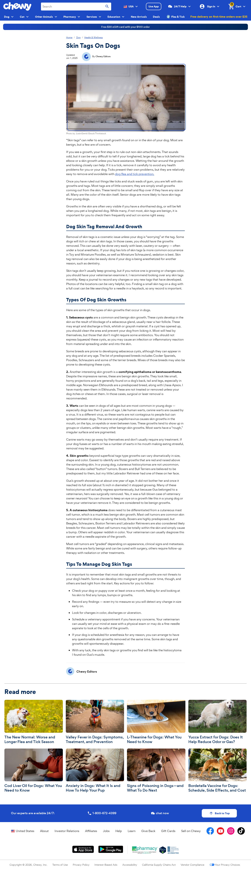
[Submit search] (107, 6)
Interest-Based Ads (105, 864)
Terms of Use (60, 864)
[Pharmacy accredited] (173, 850)
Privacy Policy (81, 864)
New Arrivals (139, 17)
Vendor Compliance (192, 864)
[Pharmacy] (145, 850)
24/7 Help (180, 6)
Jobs (106, 831)
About (44, 831)
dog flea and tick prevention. (134, 174)
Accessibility (129, 864)
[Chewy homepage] (17, 6)
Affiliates (91, 831)
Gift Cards (168, 831)
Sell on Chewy (191, 831)
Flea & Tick (178, 17)
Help (118, 831)
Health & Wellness (93, 37)
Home (69, 37)
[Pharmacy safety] (162, 850)
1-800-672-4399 (104, 813)
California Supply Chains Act (159, 864)
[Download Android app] (110, 849)
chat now (162, 813)
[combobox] (76, 6)
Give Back (148, 831)
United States (25, 831)
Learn (131, 831)
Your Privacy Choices (227, 864)
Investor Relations (67, 831)
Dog (78, 37)
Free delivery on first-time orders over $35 (218, 17)
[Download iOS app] (83, 849)
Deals (156, 17)
